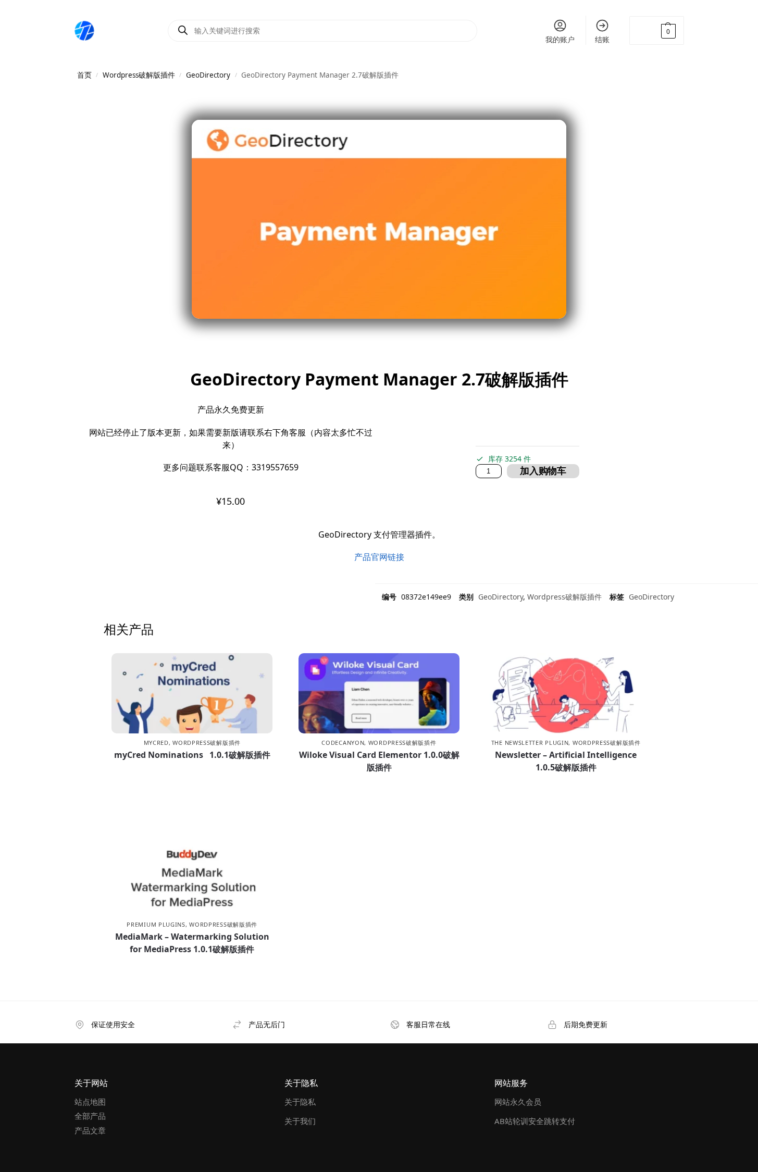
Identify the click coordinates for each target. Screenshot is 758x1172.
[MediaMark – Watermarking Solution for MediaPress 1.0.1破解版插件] (191, 874)
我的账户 (560, 39)
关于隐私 (300, 1101)
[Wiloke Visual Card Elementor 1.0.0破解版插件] (379, 693)
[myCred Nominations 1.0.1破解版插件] (191, 693)
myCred (156, 742)
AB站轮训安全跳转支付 (534, 1121)
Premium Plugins (156, 924)
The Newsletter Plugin (530, 742)
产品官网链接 (379, 557)
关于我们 (300, 1121)
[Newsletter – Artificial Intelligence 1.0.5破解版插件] (566, 693)
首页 (84, 75)
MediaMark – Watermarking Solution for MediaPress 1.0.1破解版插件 (192, 943)
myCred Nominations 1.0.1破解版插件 (192, 754)
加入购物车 (543, 471)
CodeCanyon (342, 742)
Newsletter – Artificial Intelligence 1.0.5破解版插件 (566, 761)
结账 (602, 39)
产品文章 (90, 1130)
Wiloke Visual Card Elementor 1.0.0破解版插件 (379, 761)
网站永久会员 (517, 1101)
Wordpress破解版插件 (139, 75)
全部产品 (90, 1116)
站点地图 (90, 1101)
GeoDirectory (208, 75)
